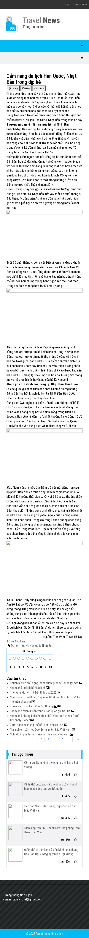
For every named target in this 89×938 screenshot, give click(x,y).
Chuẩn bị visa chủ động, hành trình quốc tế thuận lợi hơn (44, 683)
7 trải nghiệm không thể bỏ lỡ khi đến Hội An (37, 725)
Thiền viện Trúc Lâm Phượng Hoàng (32, 706)
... (70, 739)
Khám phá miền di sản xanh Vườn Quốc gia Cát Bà (40, 711)
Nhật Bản (47, 645)
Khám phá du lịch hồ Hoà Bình (28, 687)
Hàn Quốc (35, 645)
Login (67, 4)
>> (77, 739)
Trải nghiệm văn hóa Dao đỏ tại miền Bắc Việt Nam (41, 729)
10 (50, 667)
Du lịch (15, 645)
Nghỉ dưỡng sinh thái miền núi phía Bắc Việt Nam (40, 734)
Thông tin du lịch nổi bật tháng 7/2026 (33, 692)
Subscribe (81, 4)
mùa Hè (24, 645)
